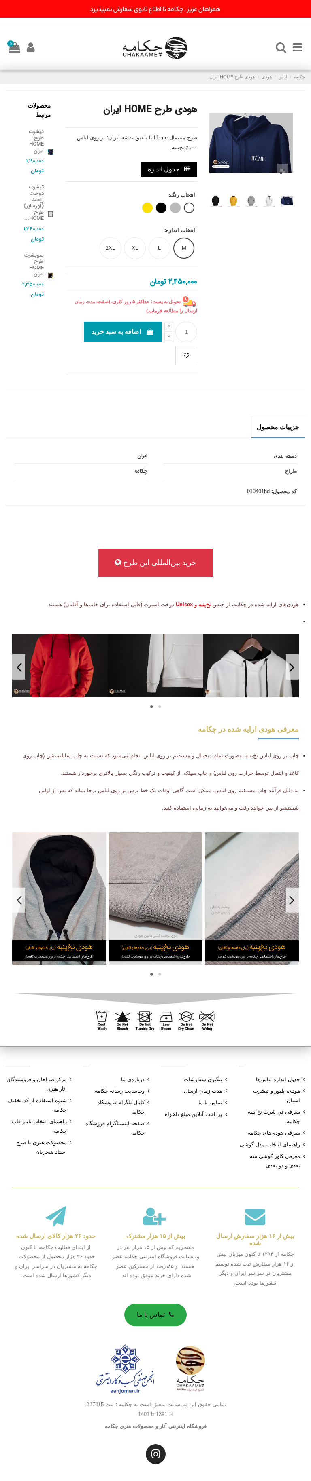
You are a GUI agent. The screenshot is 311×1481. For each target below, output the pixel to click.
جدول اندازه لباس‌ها (278, 1079)
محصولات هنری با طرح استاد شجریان (41, 1147)
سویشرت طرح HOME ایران (34, 264)
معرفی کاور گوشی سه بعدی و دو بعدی (275, 1161)
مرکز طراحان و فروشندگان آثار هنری (36, 1084)
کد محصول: (284, 491)
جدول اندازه (164, 169)
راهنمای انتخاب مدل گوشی (270, 1144)
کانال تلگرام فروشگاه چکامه (121, 1107)
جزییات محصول (278, 427)
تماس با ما (210, 1102)
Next (18, 666)
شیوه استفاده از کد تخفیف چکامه (37, 1105)
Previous (292, 666)
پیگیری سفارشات (203, 1079)
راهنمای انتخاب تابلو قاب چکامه (39, 1126)
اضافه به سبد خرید (116, 331)
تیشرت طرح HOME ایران (36, 141)
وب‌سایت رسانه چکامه (120, 1091)
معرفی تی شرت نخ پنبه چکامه (274, 1116)
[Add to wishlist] (186, 355)
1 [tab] (160, 707)
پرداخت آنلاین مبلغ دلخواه (193, 1114)
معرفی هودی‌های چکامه (274, 1133)
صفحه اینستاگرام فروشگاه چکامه (115, 1128)
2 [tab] (151, 707)
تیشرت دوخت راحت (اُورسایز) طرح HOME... (33, 203)
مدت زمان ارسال (203, 1091)
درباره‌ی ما (133, 1079)
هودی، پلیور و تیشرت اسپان (276, 1095)
